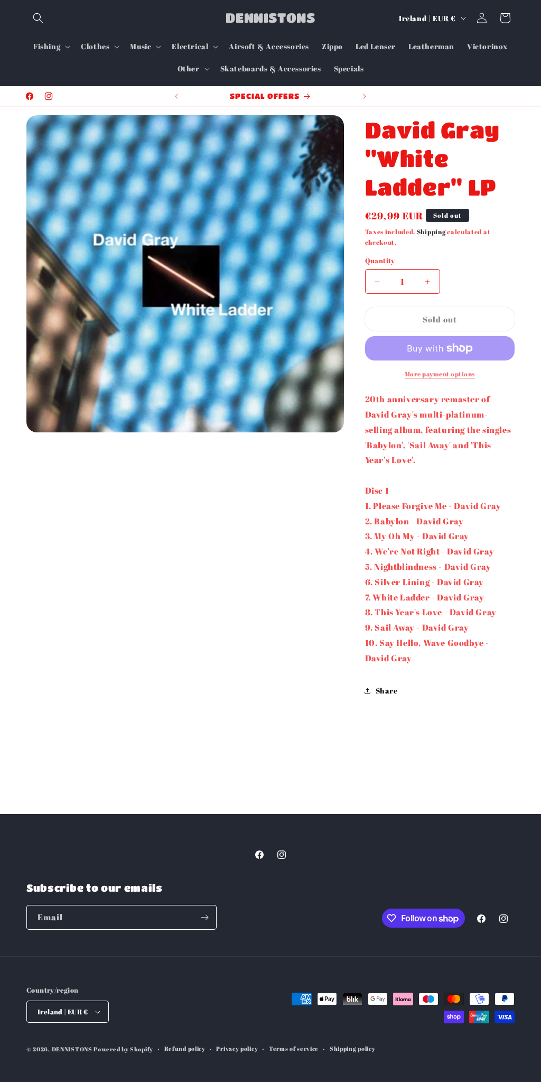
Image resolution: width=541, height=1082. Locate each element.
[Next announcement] (364, 96)
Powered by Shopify (123, 1049)
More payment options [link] (440, 373)
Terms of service (294, 1048)
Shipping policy (353, 1048)
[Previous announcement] (176, 96)
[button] (38, 18)
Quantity (380, 260)
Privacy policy (237, 1048)
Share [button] (387, 691)
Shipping (431, 231)
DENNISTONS (72, 1049)
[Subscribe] (204, 917)
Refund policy (185, 1048)
